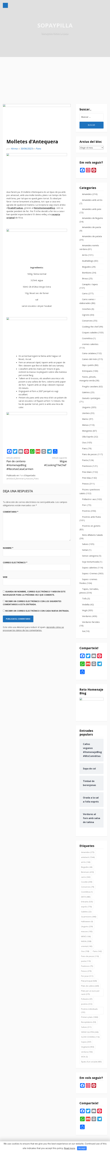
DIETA (85, 897)
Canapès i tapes (90, 284)
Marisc (85, 418)
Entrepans (87, 370)
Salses (85, 544)
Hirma (14, 148)
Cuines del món (89, 359)
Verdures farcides (91, 622)
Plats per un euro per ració (90, 992)
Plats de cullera (90, 986)
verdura (87, 1052)
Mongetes (87, 430)
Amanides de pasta (91, 227)
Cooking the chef (90, 326)
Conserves (87, 320)
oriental (86, 946)
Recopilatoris (88, 1022)
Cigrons (86, 314)
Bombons (87, 272)
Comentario (10, 511)
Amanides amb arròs (92, 199)
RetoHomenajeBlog (44, 207)
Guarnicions (88, 916)
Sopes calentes (89, 567)
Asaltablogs (88, 260)
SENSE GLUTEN (89, 1032)
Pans (38, 148)
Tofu (84, 598)
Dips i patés (88, 365)
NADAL (86, 941)
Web (5, 577)
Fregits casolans (90, 386)
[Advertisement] (55, 78)
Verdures (86, 616)
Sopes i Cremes (90, 573)
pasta (86, 961)
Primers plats (89, 1017)
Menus (85, 424)
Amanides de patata (92, 236)
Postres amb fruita (91, 516)
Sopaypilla (55, 25)
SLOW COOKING (90, 1037)
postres (86, 1004)
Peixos (85, 483)
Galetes (86, 392)
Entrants (87, 901)
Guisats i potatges (91, 398)
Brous (85, 278)
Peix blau (86, 477)
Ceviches (86, 308)
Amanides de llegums (92, 218)
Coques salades (90, 332)
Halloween (87, 921)
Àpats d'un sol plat (91, 1061)
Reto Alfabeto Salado (92, 534)
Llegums (86, 407)
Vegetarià (87, 1047)
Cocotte (86, 882)
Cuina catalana (89, 353)
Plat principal (89, 981)
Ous (84, 442)
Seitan (85, 549)
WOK (84, 1056)
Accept (81, 1148)
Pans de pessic (89, 454)
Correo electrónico (15, 562)
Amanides (87, 194)
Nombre (8, 548)
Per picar (87, 976)
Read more (69, 1148)
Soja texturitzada (90, 561)
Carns (85, 293)
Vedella (85, 604)
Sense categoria (90, 555)
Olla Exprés (87, 436)
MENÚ (86, 936)
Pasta (85, 460)
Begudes (86, 266)
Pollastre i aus (89, 499)
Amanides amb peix (91, 209)
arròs (85, 862)
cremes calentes (90, 344)
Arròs (85, 254)
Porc (84, 505)
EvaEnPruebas (15, 207)
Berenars (20, 478)
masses (29, 478)
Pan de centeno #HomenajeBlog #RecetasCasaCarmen (19, 464)
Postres (86, 510)
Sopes (86, 1042)
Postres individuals (89, 1011)
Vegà (84, 610)
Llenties (86, 413)
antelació (10, 478)
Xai (83, 631)
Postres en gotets (91, 525)
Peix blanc (87, 471)
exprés (86, 906)
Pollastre (86, 999)
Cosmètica (87, 338)
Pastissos (87, 466)
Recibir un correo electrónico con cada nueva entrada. (37, 610)
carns (85, 877)
